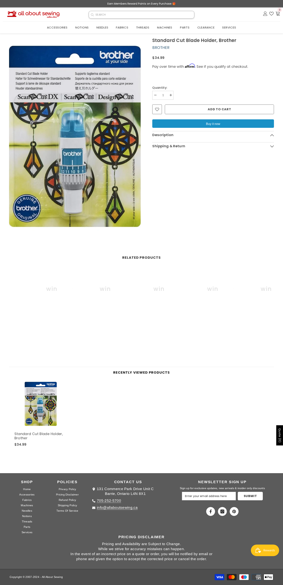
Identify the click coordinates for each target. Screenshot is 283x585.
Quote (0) (280, 435)
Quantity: (159, 87)
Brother (160, 47)
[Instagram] (222, 511)
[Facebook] (210, 511)
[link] (34, 321)
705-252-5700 (109, 501)
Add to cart (219, 109)
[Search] (92, 15)
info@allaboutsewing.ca (117, 507)
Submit (250, 496)
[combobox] (144, 14)
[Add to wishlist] (157, 109)
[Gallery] (75, 136)
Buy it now (213, 124)
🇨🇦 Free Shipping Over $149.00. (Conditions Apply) (141, 4)
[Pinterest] (234, 511)
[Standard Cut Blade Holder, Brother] (41, 404)
